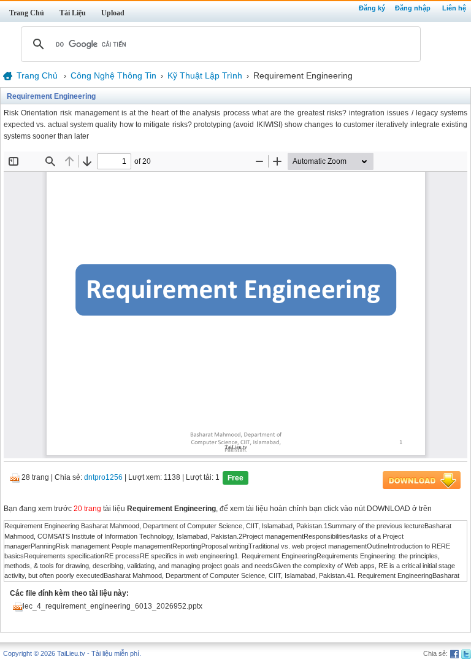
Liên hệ (454, 8)
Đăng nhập (413, 8)
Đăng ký (372, 8)
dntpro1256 (103, 478)
